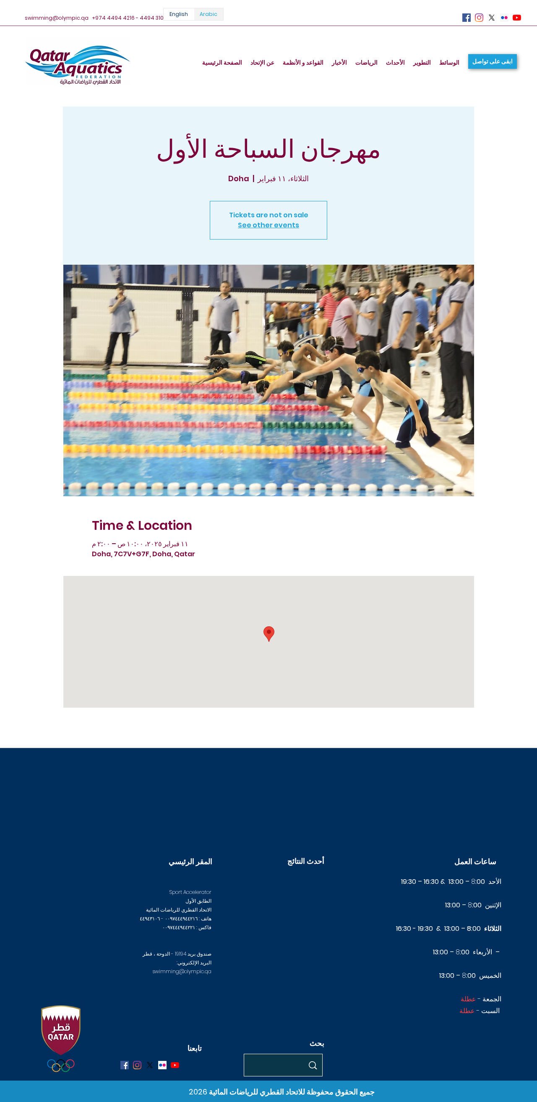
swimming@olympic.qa (57, 17)
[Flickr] (504, 17)
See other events (268, 225)
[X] (491, 17)
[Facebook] (466, 17)
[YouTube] (517, 17)
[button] (492, 61)
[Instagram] (479, 17)
